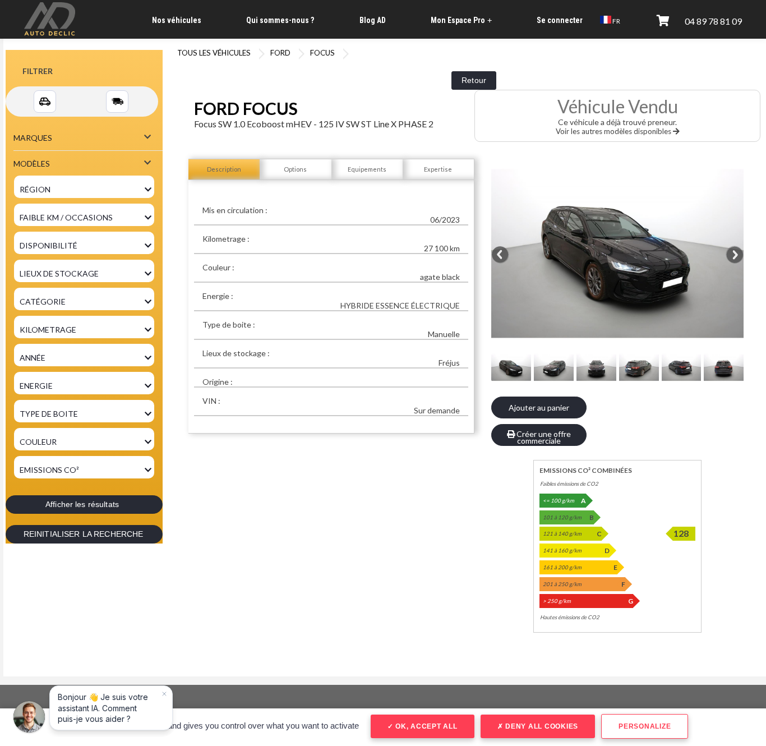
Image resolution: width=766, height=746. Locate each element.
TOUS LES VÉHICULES (214, 52)
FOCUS (322, 52)
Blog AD (372, 20)
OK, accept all (425, 726)
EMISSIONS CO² (49, 470)
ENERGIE (36, 385)
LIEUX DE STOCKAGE (59, 273)
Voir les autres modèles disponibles (614, 131)
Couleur (38, 441)
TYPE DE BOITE (49, 413)
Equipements (367, 169)
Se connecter (560, 20)
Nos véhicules (176, 20)
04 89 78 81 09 (713, 21)
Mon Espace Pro (461, 20)
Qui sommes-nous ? (280, 20)
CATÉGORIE (43, 301)
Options (295, 169)
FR (615, 21)
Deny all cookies (540, 726)
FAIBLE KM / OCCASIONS (66, 217)
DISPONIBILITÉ (48, 245)
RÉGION (35, 189)
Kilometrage (48, 329)
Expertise (438, 169)
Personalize (645, 726)
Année (32, 357)
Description (224, 169)
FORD (280, 52)
